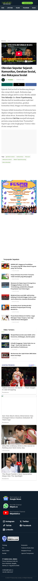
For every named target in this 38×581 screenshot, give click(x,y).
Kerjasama (24, 545)
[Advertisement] (19, 24)
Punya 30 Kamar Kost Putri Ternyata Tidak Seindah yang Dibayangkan (22, 275)
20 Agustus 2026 (15, 339)
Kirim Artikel (28, 3)
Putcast (27, 156)
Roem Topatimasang (20, 159)
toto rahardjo (6, 162)
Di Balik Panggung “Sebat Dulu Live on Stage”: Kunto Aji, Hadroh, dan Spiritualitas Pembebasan (23, 345)
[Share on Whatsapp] (7, 84)
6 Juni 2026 (14, 358)
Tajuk (18, 8)
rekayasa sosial (7, 159)
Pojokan (26, 8)
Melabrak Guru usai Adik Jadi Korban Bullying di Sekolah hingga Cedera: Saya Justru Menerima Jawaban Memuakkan (23, 297)
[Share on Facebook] (31, 84)
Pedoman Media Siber (27, 548)
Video (9, 41)
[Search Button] (36, 3)
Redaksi (10, 79)
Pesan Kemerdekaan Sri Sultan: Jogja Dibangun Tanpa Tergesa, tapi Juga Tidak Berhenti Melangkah (23, 317)
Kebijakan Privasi (26, 550)
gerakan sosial (10, 156)
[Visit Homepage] (6, 3)
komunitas (20, 156)
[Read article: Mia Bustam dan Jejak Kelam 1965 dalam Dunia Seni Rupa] (5, 355)
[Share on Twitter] (19, 84)
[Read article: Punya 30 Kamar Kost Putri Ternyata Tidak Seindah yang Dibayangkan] (5, 276)
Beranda (3, 41)
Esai (2, 8)
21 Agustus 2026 (15, 312)
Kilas (34, 8)
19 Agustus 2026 (15, 279)
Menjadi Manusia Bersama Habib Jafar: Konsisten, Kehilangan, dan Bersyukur (23, 336)
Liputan (10, 8)
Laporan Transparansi (27, 553)
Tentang (4, 545)
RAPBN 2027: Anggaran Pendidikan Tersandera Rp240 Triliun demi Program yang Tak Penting (23, 266)
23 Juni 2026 (14, 349)
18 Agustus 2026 (15, 301)
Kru (3, 548)
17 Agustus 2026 (15, 270)
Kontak (4, 553)
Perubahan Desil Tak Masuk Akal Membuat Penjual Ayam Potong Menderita (21, 307)
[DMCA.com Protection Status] (13, 538)
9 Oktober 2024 (20, 79)
